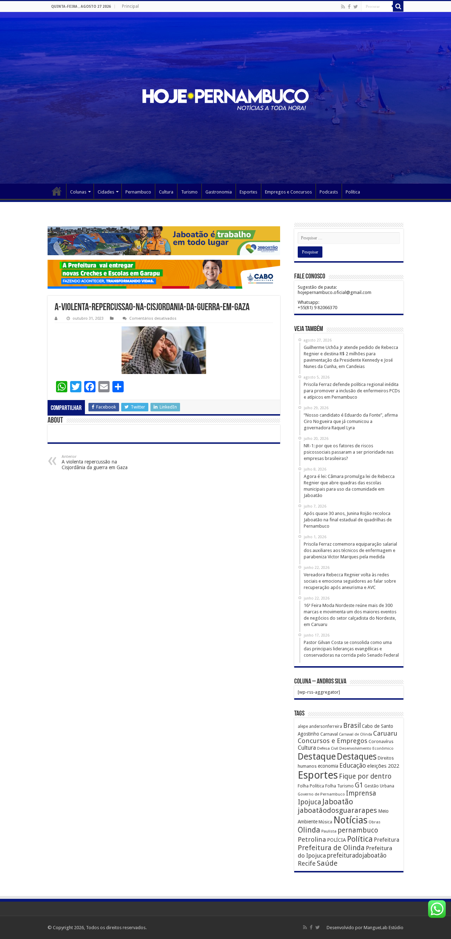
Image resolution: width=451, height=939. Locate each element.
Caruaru (385, 733)
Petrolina (312, 839)
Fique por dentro (365, 776)
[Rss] (343, 6)
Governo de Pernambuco (321, 794)
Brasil (352, 726)
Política (353, 192)
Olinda (309, 830)
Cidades (106, 192)
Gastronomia (218, 192)
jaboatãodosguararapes (337, 810)
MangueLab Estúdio (383, 927)
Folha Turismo (339, 785)
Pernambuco (138, 192)
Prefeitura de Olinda (331, 847)
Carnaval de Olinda (355, 734)
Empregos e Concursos (288, 192)
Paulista (328, 831)
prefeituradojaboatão (357, 855)
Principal (130, 6)
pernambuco (358, 830)
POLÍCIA (336, 840)
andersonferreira (325, 726)
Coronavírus (381, 741)
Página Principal (57, 191)
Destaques (357, 756)
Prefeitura (386, 840)
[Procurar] (398, 6)
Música (325, 822)
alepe (303, 726)
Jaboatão (337, 801)
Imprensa (361, 793)
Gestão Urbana (379, 785)
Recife (307, 863)
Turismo (189, 192)
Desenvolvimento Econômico (366, 748)
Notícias (350, 820)
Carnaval (329, 734)
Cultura (166, 192)
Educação (352, 765)
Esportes (248, 192)
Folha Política (311, 785)
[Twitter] (356, 6)
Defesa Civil (327, 748)
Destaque (317, 756)
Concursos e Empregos (332, 740)
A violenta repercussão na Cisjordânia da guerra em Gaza (95, 462)
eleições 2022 (383, 766)
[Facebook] (349, 6)
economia (328, 766)
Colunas (78, 192)
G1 (359, 785)
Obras (375, 822)
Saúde (327, 863)
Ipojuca (309, 802)
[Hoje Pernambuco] (225, 99)
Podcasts (329, 192)
